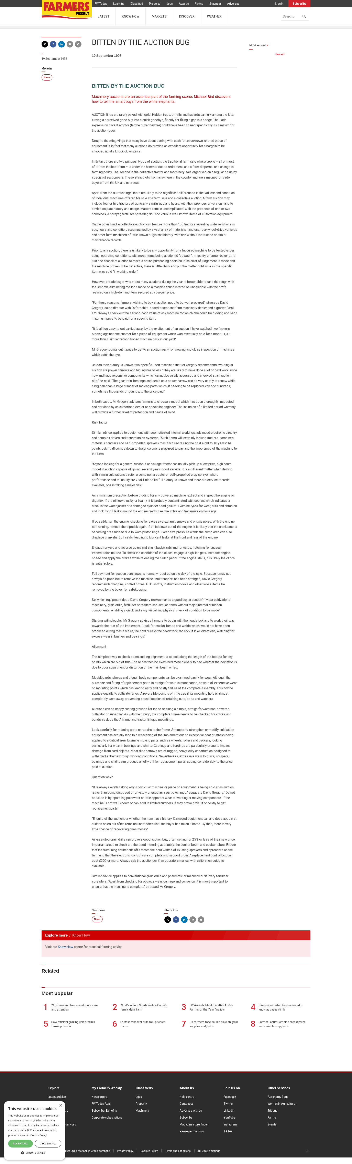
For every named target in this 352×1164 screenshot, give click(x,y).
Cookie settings (211, 1150)
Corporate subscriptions (107, 1117)
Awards (184, 3)
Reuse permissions (192, 1131)
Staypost (215, 3)
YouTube (229, 1117)
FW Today (101, 3)
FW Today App (101, 1103)
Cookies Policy (149, 1150)
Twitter (228, 1103)
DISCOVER (187, 16)
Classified (137, 3)
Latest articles (57, 1096)
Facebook (230, 1096)
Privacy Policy (125, 1150)
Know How (65, 947)
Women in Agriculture (281, 1103)
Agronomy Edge (278, 1096)
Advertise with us (191, 1110)
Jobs (169, 3)
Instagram (230, 1124)
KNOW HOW (130, 16)
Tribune (272, 1110)
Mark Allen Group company (94, 1150)
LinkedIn (229, 1110)
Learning (118, 3)
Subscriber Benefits (104, 1110)
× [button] (60, 1105)
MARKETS (159, 16)
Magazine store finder (194, 1124)
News (47, 77)
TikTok (228, 1131)
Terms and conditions (178, 1150)
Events (272, 1124)
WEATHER (214, 16)
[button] (34, 1153)
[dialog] (34, 1130)
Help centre (187, 1096)
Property (154, 3)
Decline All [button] (48, 1143)
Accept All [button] (20, 1143)
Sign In (279, 3)
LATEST (103, 16)
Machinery (142, 1110)
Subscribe (299, 3)
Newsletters (99, 1096)
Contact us (187, 1103)
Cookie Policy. (38, 1135)
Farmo (199, 3)
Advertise (233, 3)
